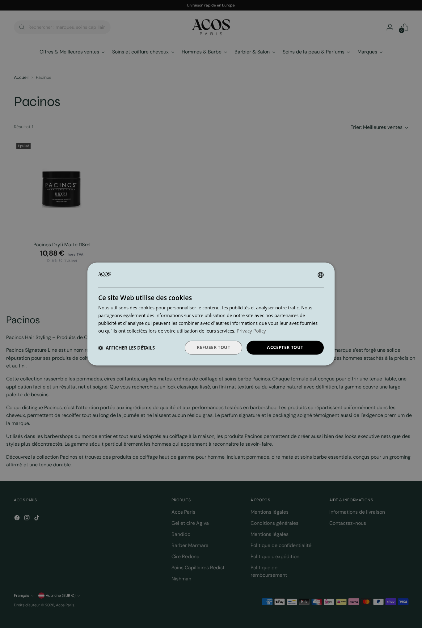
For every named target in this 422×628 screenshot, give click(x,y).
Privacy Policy (251, 331)
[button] (126, 347)
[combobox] (321, 275)
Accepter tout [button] (285, 347)
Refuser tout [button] (213, 347)
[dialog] (211, 313)
